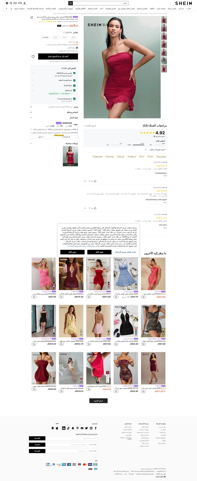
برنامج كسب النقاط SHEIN (126, 438)
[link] (20, 3)
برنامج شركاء (162, 443)
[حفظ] (33, 56)
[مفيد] (95, 181)
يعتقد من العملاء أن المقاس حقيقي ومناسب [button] (61, 45)
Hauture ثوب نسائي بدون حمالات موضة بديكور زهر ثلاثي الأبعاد (153, 294)
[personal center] (24, 3)
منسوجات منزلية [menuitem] (19, 8)
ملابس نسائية (152, 13)
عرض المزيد (98, 401)
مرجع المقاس (145, 438)
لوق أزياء (163, 435)
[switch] (147, 149)
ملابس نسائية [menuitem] (172, 8)
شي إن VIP (145, 443)
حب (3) (142, 156)
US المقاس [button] (68, 32)
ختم (125, 474)
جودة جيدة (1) (110, 156)
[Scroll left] (9, 8)
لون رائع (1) (120, 156)
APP (57, 424)
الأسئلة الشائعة (127, 429)
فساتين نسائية (135, 13)
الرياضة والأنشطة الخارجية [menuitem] (35, 8)
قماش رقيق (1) (97, 156)
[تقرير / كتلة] (85, 181)
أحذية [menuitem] (101, 8)
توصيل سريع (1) (161, 156)
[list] (79, 428)
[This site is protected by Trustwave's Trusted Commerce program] (95, 469)
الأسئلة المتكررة (144, 440)
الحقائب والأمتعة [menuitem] (51, 8)
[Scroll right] (6, 8)
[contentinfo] (63, 464)
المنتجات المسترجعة (143, 432)
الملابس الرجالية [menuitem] (142, 8)
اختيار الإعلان (118, 474)
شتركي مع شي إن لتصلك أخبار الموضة (86, 434)
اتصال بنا (163, 429)
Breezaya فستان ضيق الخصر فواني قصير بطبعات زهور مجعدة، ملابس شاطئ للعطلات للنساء (153, 341)
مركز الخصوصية (161, 471)
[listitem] (70, 156)
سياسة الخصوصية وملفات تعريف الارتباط (142, 471)
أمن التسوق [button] (68, 90)
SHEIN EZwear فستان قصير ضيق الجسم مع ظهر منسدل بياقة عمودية (44, 386)
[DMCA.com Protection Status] (90, 469)
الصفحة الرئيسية (162, 13)
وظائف (164, 440)
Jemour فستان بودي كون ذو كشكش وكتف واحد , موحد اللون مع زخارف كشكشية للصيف (71, 388)
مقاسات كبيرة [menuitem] (161, 8)
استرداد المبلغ (145, 435)
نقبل (96, 460)
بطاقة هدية (129, 435)
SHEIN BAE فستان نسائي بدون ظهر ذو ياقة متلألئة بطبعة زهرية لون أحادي (71, 341)
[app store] (57, 429)
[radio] (74, 38)
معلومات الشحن (144, 429)
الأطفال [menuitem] (152, 8)
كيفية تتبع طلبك (144, 446)
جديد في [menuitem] (181, 8)
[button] (10, 3)
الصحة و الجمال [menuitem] (92, 8)
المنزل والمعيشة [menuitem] (110, 8)
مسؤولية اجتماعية (161, 438)
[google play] (52, 429)
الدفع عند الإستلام (127, 432)
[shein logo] (183, 3)
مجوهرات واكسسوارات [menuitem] (65, 8)
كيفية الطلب (145, 427)
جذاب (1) (150, 156)
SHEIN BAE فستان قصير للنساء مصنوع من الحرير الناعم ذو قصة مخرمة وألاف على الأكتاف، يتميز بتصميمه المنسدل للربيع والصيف (98, 341)
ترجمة (165, 175)
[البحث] (70, 3)
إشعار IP (131, 474)
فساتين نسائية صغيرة (123, 13)
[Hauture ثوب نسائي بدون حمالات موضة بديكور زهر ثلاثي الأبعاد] (153, 274)
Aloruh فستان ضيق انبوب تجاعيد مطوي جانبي (98, 294)
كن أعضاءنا (162, 432)
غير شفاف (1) (132, 156)
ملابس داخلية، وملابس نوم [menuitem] (126, 8)
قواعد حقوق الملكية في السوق (145, 474)
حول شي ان (162, 427)
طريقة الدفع (128, 427)
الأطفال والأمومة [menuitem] (80, 8)
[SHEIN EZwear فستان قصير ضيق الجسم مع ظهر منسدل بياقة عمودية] (44, 368)
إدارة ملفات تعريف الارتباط (121, 471)
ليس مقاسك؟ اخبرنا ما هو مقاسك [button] (68, 51)
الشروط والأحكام (161, 474)
